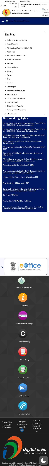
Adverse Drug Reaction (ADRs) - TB (19, 48)
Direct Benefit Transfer (15, 106)
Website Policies (24, 396)
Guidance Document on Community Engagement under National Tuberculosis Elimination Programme (23, 190)
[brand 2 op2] (25, 266)
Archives (10, 63)
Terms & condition (24, 378)
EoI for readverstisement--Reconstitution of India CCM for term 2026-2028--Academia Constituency (24, 124)
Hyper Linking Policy (24, 414)
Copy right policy (24, 342)
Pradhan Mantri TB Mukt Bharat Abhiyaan (17, 201)
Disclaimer (24, 305)
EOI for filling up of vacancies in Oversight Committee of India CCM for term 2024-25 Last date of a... (23, 160)
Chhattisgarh (11, 87)
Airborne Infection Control (16, 56)
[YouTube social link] (15, 6)
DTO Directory (12, 102)
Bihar (8, 79)
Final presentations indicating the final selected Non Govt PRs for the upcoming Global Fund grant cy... (24, 172)
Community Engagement (16, 98)
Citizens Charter (13, 67)
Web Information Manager (24, 323)
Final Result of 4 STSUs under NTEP (16, 183)
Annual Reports (12, 44)
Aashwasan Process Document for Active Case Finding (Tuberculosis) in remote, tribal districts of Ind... (23, 208)
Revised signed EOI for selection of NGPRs (18, 165)
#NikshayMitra (5, 1)
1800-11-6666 (33, 5)
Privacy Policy (24, 360)
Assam (9, 75)
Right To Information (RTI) (24, 287)
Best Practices (12, 94)
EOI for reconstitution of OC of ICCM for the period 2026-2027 (24, 148)
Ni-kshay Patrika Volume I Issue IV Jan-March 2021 (21, 177)
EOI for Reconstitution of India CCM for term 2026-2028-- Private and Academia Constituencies (24, 136)
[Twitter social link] (12, 3)
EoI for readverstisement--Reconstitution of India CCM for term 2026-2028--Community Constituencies (24, 130)
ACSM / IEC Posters (14, 59)
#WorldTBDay (20, 1)
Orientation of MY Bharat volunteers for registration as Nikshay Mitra (22, 154)
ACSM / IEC (11, 52)
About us (10, 71)
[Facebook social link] (10, 3)
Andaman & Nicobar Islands (17, 40)
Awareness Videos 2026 (16, 90)
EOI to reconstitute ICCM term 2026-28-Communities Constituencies (22, 142)
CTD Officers (12, 114)
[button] (2, 266)
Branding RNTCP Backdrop (16, 110)
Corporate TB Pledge (10, 195)
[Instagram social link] (15, 3)
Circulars (10, 83)
